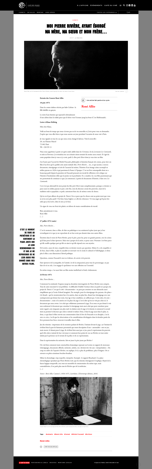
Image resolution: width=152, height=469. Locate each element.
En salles (31, 12)
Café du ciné (110, 5)
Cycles (128, 12)
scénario (50, 434)
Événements (96, 5)
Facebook (130, 5)
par (78, 37)
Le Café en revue (24, 463)
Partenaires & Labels (39, 462)
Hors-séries (50, 12)
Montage (40, 12)
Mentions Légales (65, 462)
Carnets (22, 12)
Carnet (67, 434)
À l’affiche (82, 5)
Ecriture (89, 434)
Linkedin (132, 5)
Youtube (135, 5)
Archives (53, 462)
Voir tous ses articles (51, 446)
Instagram (127, 5)
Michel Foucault (78, 434)
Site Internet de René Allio (41, 447)
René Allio (88, 106)
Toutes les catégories (106, 12)
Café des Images (29, 5)
